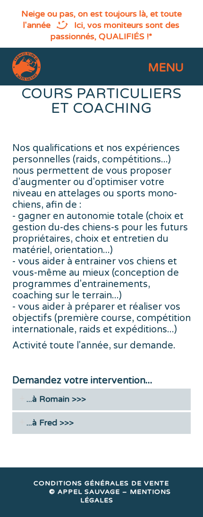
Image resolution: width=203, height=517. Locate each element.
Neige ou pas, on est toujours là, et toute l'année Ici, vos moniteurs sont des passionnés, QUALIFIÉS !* (101, 25)
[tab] (101, 399)
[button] (166, 68)
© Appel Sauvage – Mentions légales (110, 496)
